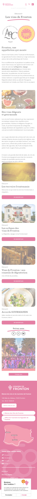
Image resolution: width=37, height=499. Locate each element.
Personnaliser (8, 495)
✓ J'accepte (24, 495)
